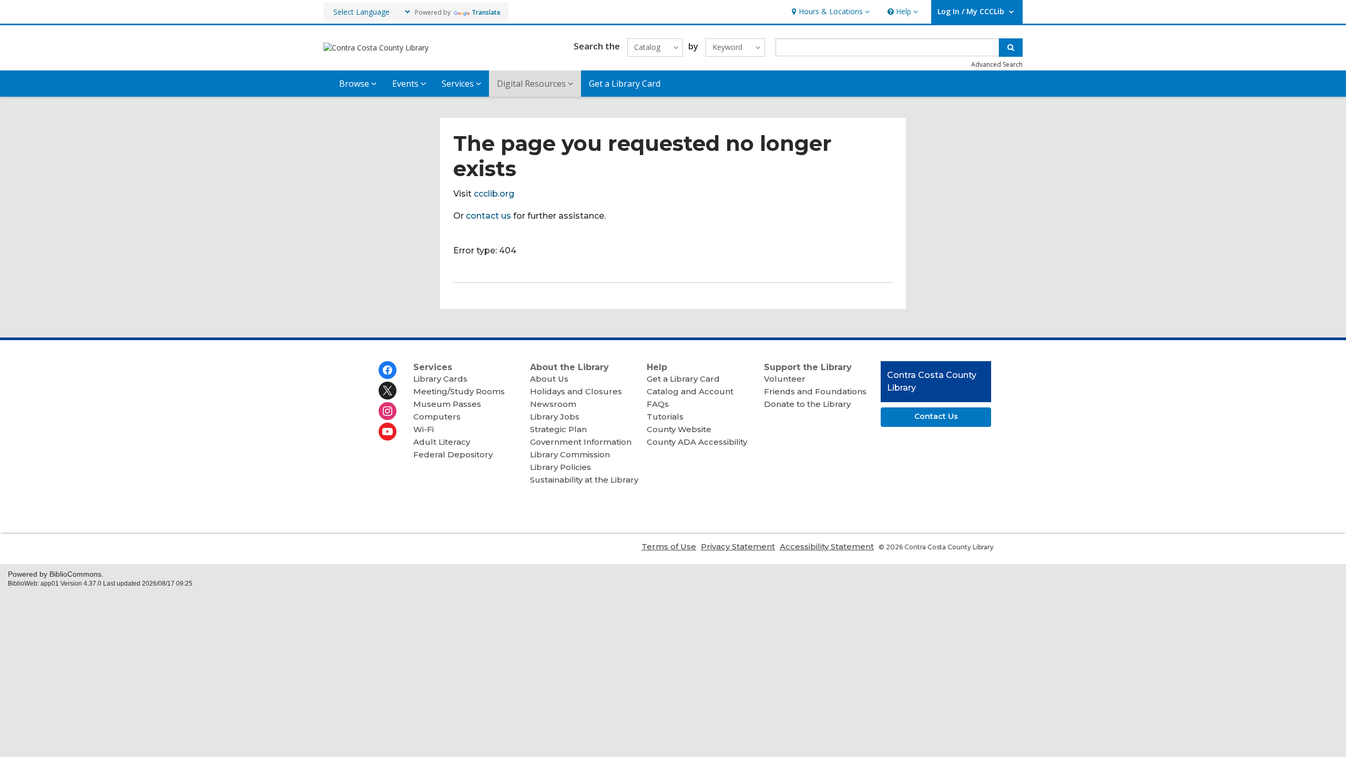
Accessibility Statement (827, 546)
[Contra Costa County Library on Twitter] (387, 391)
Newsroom (553, 404)
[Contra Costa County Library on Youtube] (387, 432)
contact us (488, 216)
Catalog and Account (690, 391)
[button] (829, 12)
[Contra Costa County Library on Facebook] (387, 370)
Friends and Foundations (815, 391)
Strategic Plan (558, 429)
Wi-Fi (423, 429)
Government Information (580, 442)
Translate (486, 12)
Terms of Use (668, 546)
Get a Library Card (624, 83)
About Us (549, 379)
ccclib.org (494, 194)
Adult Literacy (441, 442)
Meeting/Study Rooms (459, 391)
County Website (679, 429)
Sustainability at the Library (584, 480)
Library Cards (440, 379)
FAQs (658, 404)
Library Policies (560, 467)
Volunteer (784, 379)
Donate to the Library (807, 404)
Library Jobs (554, 417)
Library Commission (570, 454)
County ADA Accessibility (697, 442)
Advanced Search (997, 64)
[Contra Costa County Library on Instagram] (387, 411)
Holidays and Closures (576, 391)
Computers (437, 417)
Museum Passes (447, 404)
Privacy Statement (738, 546)
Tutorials (665, 417)
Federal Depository (453, 454)
